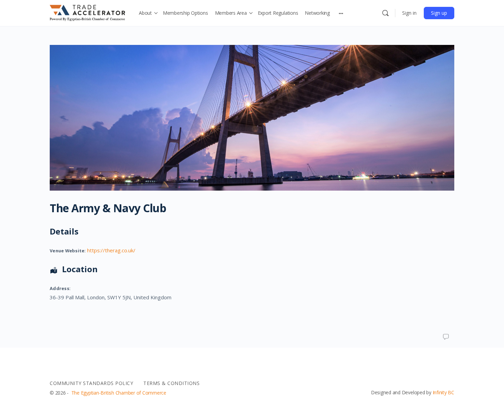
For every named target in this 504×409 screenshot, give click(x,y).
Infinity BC (443, 392)
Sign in (409, 13)
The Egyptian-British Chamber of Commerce (118, 392)
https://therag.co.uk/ (111, 250)
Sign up (439, 13)
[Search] (385, 13)
